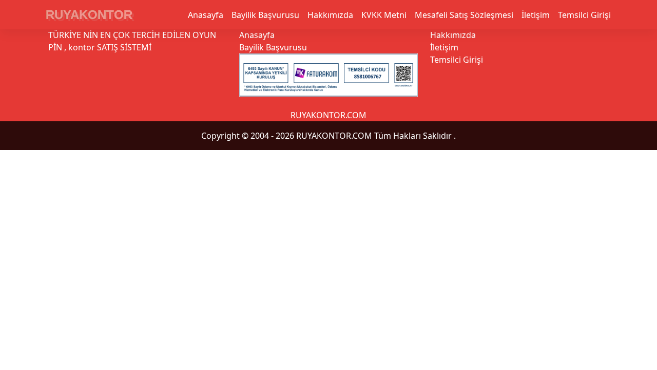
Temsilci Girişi (584, 15)
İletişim (535, 15)
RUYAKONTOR (89, 15)
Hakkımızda (330, 15)
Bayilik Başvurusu (265, 15)
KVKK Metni (384, 15)
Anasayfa (205, 15)
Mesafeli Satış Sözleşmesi (464, 15)
